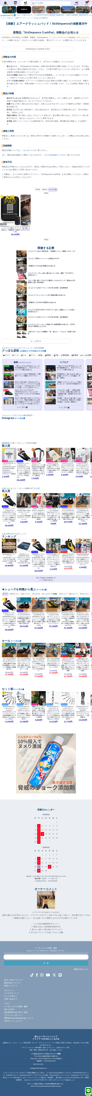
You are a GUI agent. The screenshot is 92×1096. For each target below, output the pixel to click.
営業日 (48, 355)
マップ (16, 355)
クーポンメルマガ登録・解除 (16, 1006)
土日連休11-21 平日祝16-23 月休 (32, 351)
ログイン (76, 4)
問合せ (88, 1094)
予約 (56, 355)
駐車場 (75, 355)
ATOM (11, 1009)
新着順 (37, 189)
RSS (5, 1009)
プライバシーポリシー (13, 1015)
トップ (3, 18)
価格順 (44, 189)
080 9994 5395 (38, 1064)
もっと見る (35, 341)
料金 (40, 355)
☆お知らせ (10, 18)
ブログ (25, 4)
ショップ (5, 4)
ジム (15, 4)
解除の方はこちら (81, 969)
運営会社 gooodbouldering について (18, 1018)
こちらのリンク (28, 150)
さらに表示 (63, 407)
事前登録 (66, 355)
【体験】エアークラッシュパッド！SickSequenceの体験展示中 (31, 18)
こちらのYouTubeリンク (52, 155)
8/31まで (24, 15)
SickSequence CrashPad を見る (38, 49)
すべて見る (19, 418)
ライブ (7, 355)
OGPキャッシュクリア (13, 1021)
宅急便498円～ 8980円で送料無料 (55, 15)
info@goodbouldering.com (38, 1068)
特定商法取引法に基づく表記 (16, 1012)
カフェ (33, 355)
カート (87, 3)
